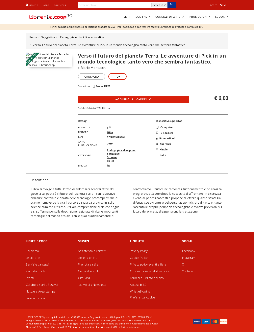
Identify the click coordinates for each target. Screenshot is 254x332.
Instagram (188, 258)
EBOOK (220, 16)
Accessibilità (138, 285)
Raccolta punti (35, 271)
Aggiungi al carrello (133, 99)
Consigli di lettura (169, 16)
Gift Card (84, 278)
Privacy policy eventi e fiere (148, 264)
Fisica (110, 161)
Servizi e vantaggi (37, 264)
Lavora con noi (35, 298)
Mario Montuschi (93, 67)
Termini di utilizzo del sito (147, 278)
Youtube (187, 271)
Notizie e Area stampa (41, 291)
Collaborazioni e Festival (42, 285)
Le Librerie (33, 258)
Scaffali (142, 16)
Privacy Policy (139, 251)
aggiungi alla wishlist (92, 108)
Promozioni (199, 16)
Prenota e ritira (88, 264)
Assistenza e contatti (92, 251)
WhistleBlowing (140, 291)
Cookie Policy (138, 258)
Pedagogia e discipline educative (82, 37)
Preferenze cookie (142, 297)
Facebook (188, 251)
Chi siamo (32, 251)
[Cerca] (171, 5)
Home (33, 37)
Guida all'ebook (88, 271)
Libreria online (87, 258)
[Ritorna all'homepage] (50, 16)
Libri (127, 16)
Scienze (112, 157)
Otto (110, 132)
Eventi (46, 4)
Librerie (33, 4)
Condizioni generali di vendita (149, 271)
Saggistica (48, 37)
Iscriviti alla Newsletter (93, 285)
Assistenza (60, 4)
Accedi (214, 5)
